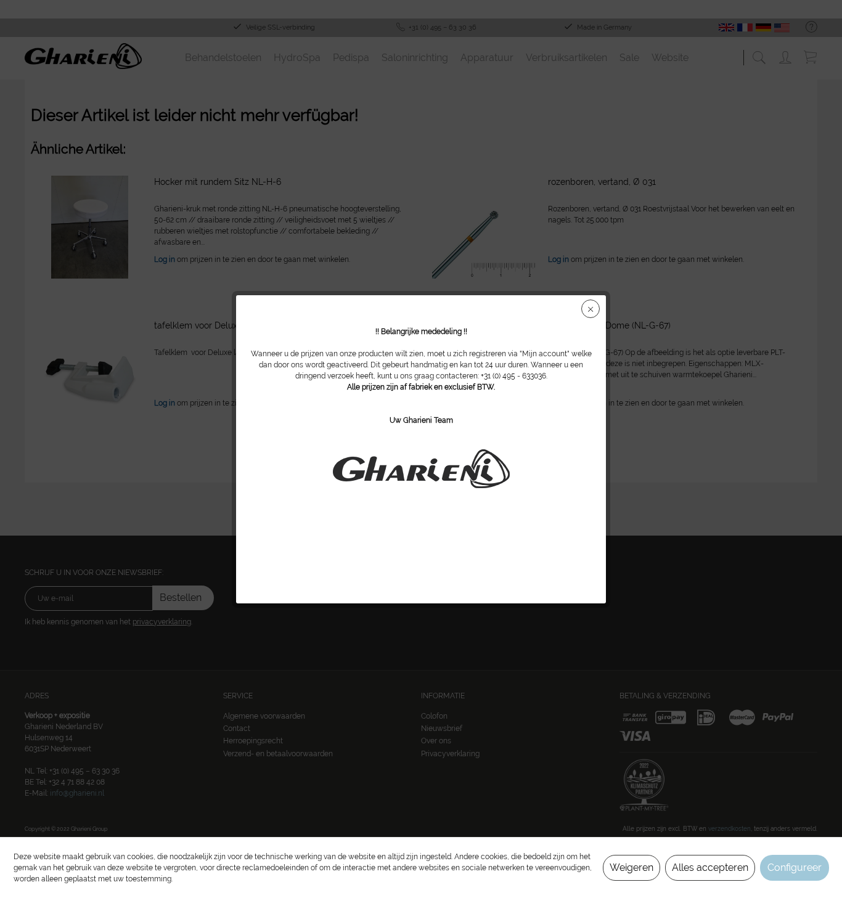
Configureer (794, 867)
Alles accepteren (710, 867)
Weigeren (631, 867)
